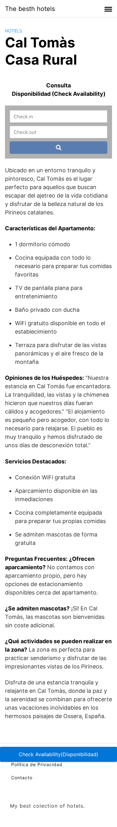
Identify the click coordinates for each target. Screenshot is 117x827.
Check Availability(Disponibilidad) (58, 754)
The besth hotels (30, 9)
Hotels (13, 30)
